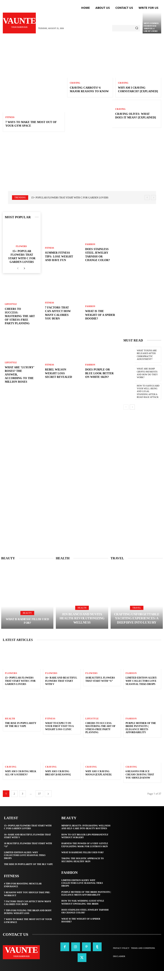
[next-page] (24, 268)
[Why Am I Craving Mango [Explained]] (102, 751)
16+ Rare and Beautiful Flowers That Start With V (61, 680)
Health (82, 608)
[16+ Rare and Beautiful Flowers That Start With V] (62, 657)
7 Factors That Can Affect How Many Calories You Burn (27, 902)
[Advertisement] (82, 165)
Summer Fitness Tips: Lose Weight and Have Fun (59, 256)
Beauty (27, 613)
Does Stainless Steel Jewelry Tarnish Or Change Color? (85, 911)
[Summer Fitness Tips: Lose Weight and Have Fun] (62, 240)
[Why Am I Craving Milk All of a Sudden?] (22, 751)
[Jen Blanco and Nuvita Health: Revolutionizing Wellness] (82, 597)
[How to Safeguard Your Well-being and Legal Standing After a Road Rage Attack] (129, 391)
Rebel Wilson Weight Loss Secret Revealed (58, 373)
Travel (136, 608)
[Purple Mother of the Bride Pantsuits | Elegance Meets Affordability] (142, 703)
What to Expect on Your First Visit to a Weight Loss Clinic (59, 726)
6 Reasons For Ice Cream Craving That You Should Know (140, 774)
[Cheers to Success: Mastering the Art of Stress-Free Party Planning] (102, 703)
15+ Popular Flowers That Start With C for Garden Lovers (69, 197)
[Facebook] (64, 946)
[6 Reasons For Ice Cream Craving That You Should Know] (142, 751)
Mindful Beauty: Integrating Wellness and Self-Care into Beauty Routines (85, 827)
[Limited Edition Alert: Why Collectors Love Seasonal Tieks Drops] (142, 657)
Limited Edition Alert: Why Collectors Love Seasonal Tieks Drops (141, 680)
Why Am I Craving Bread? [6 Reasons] (58, 773)
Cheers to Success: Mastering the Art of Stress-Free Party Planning (20, 316)
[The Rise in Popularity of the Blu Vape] (22, 703)
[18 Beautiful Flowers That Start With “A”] (102, 657)
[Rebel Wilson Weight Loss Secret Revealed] (62, 357)
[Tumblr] (97, 946)
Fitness (9, 117)
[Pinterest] (86, 946)
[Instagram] (75, 946)
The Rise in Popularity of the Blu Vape (20, 725)
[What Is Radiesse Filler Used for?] (27, 597)
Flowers (21, 246)
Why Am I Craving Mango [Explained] (98, 773)
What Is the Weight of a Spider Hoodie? (100, 315)
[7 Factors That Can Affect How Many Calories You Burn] (62, 298)
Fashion (90, 244)
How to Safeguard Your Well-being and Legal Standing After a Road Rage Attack (148, 391)
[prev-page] (17, 268)
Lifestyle (11, 304)
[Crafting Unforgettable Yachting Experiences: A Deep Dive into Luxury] (137, 597)
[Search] (136, 28)
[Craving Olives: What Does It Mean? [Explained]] (89, 114)
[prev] (147, 197)
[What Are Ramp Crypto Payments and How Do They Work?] (129, 373)
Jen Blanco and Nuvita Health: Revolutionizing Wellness (82, 618)
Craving (75, 83)
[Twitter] (82, 957)
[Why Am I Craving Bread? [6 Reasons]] (62, 751)
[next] (153, 197)
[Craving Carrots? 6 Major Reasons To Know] (90, 64)
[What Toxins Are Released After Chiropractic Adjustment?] (129, 355)
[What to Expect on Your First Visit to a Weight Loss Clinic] (62, 703)
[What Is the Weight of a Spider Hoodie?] (102, 298)
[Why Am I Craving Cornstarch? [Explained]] (138, 64)
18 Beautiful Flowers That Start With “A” (100, 679)
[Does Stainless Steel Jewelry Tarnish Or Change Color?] (102, 240)
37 (39, 793)
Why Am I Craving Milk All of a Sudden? (20, 773)
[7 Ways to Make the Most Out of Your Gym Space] (34, 81)
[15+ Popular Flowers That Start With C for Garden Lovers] (22, 233)
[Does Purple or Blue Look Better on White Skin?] (102, 357)
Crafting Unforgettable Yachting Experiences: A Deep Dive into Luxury (136, 618)
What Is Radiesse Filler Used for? (82, 852)
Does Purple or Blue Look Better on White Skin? (99, 373)
